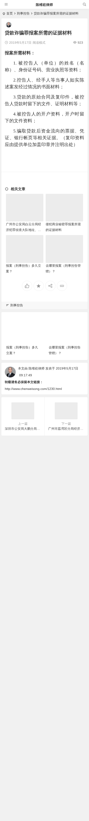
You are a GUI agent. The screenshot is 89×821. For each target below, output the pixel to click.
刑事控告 (23, 13)
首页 (9, 13)
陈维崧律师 (44, 5)
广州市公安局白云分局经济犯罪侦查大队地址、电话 (23, 229)
